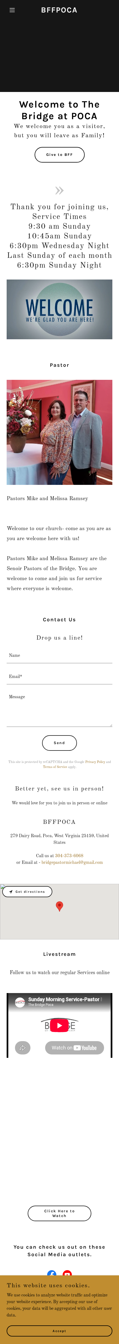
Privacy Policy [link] (95, 762)
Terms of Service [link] (55, 767)
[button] (14, 10)
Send (59, 742)
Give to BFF (59, 154)
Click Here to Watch (59, 1213)
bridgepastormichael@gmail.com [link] (72, 863)
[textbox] (59, 656)
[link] (59, 11)
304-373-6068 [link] (69, 856)
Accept (59, 1331)
